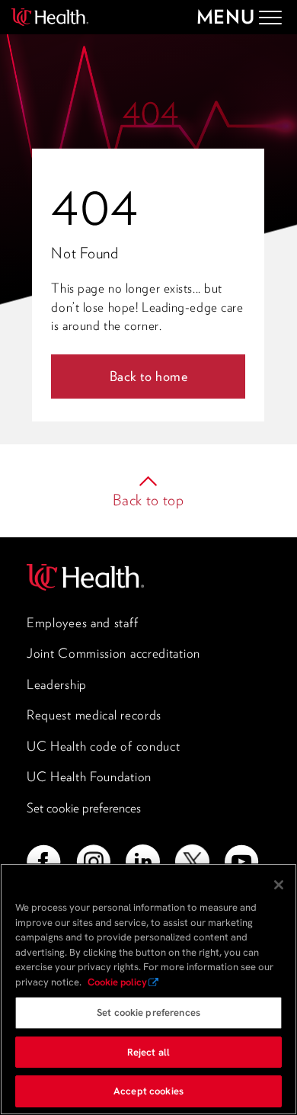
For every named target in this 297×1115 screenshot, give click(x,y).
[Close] (278, 885)
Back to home (149, 376)
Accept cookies (148, 1091)
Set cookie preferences (84, 807)
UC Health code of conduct (103, 746)
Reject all (148, 1052)
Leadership (57, 684)
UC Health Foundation (89, 776)
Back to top (148, 500)
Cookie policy (117, 982)
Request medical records (94, 715)
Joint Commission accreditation (113, 653)
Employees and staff (82, 622)
